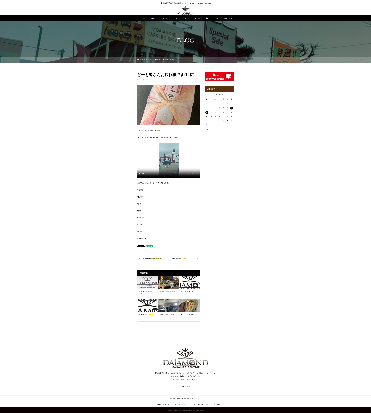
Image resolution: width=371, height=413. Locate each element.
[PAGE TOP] (185, 339)
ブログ (218, 18)
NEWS (153, 18)
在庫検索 (164, 18)
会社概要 (207, 18)
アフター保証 (196, 18)
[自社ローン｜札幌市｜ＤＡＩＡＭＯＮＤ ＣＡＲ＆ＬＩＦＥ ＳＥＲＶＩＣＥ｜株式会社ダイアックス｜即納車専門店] (185, 10)
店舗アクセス (185, 387)
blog (147, 79)
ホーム (143, 18)
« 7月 (206, 129)
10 (207, 112)
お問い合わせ (228, 18)
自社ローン (185, 18)
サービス (174, 18)
